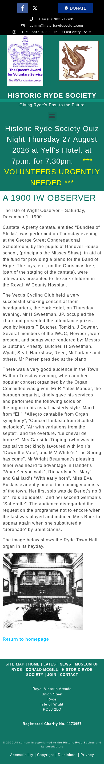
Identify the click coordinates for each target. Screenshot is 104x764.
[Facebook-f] (22, 8)
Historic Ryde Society (52, 95)
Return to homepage (26, 639)
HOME (34, 664)
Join (51, 675)
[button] (75, 8)
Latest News (57, 664)
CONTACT (69, 675)
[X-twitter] (35, 8)
